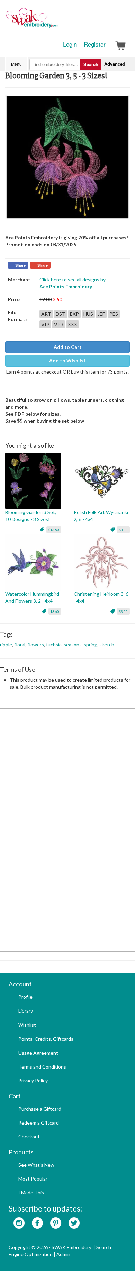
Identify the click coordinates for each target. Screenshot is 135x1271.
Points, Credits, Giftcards (45, 1039)
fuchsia (54, 644)
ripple (6, 644)
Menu (16, 64)
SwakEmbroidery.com (57, 21)
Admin (63, 1254)
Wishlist (27, 1025)
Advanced (114, 64)
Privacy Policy (33, 1081)
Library (25, 1011)
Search (90, 64)
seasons (73, 644)
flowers (35, 644)
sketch (106, 644)
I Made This (31, 1193)
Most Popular (32, 1179)
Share (20, 265)
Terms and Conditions (42, 1067)
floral (19, 644)
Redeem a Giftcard (38, 1123)
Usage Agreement (38, 1053)
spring (90, 644)
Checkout (29, 1137)
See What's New (36, 1165)
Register (95, 44)
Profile (25, 997)
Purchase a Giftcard (39, 1109)
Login (70, 44)
